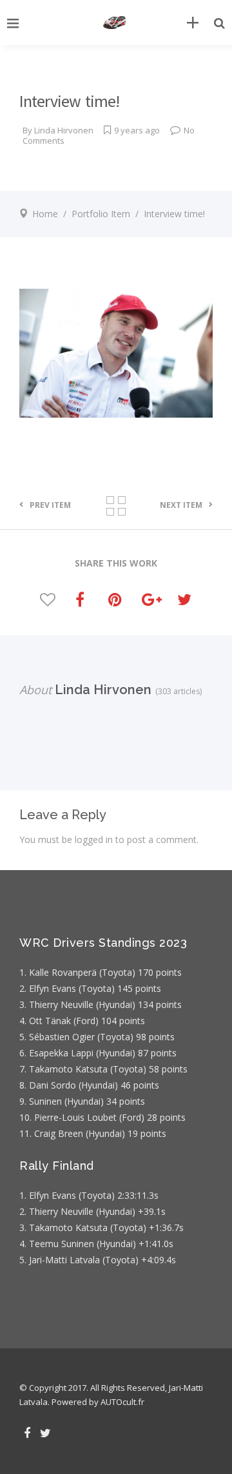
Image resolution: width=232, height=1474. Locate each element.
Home (45, 214)
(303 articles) (176, 691)
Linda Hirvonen (63, 130)
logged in (94, 839)
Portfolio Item (101, 214)
